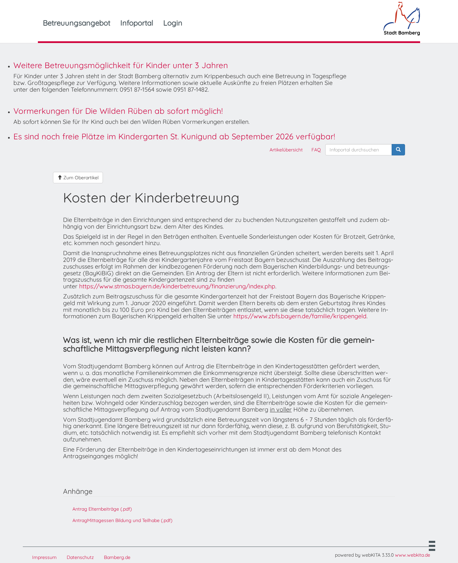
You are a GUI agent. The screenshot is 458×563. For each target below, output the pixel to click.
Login (172, 23)
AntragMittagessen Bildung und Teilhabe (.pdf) (122, 520)
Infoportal (136, 23)
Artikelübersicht (286, 150)
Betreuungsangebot (76, 23)
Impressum (44, 557)
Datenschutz (80, 557)
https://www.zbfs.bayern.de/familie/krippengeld (299, 316)
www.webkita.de (412, 555)
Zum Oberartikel (80, 178)
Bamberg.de (117, 557)
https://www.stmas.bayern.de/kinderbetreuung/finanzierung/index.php (177, 286)
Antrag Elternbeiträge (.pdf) (102, 509)
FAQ (316, 150)
